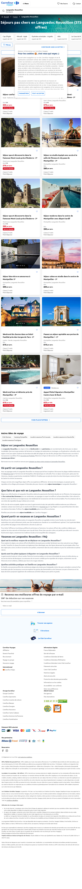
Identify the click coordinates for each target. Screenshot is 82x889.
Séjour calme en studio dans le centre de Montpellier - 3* (61, 277)
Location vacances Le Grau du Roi (63, 437)
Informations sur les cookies (52, 682)
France (15, 17)
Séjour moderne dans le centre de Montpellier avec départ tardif (58, 217)
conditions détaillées (12, 800)
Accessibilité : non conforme (53, 685)
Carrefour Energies (9, 706)
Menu (26, 3)
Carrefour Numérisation (10, 719)
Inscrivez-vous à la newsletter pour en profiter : (16, 601)
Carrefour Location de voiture (12, 700)
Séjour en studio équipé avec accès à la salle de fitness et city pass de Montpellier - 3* (60, 158)
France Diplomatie (50, 650)
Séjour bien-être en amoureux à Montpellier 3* (16, 277)
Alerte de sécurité (49, 676)
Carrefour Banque (8, 703)
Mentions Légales (49, 673)
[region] (41, 71)
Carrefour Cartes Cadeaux (11, 713)
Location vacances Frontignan (11, 440)
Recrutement (7, 656)
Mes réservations (49, 697)
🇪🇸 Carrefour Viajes (9, 670)
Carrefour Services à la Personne (13, 716)
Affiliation (6, 650)
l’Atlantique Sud (8, 474)
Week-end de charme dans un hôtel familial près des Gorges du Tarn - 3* (18, 335)
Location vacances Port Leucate (40, 437)
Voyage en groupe (8, 660)
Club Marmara (6, 437)
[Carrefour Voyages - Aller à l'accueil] (10, 3)
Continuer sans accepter (52, 47)
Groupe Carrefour (8, 693)
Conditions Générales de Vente (53, 656)
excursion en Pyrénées (27, 456)
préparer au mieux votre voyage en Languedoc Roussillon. (47, 461)
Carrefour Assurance (9, 709)
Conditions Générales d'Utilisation (54, 660)
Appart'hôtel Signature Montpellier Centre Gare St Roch (59, 393)
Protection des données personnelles (55, 679)
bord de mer (44, 507)
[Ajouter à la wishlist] (77, 90)
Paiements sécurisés (50, 666)
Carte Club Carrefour (50, 669)
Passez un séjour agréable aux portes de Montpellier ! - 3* (61, 335)
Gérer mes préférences (51, 689)
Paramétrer (24, 93)
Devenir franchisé (8, 653)
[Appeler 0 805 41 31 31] (61, 701)
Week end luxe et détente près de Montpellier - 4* (17, 393)
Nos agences (48, 693)
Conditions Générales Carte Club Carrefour (57, 663)
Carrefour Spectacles (9, 697)
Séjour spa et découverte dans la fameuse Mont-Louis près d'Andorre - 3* (20, 156)
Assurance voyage (8, 663)
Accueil (6, 17)
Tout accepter (38, 93)
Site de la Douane (49, 653)
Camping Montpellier (20, 437)
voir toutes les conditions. (25, 757)
